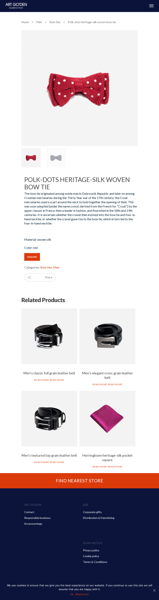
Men (39, 22)
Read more (41, 380)
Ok (72, 594)
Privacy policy (91, 550)
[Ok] (154, 590)
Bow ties (54, 22)
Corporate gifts (92, 512)
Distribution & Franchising (98, 517)
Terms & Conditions (95, 561)
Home (25, 22)
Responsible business (37, 517)
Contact (29, 512)
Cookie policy (91, 556)
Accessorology (33, 523)
